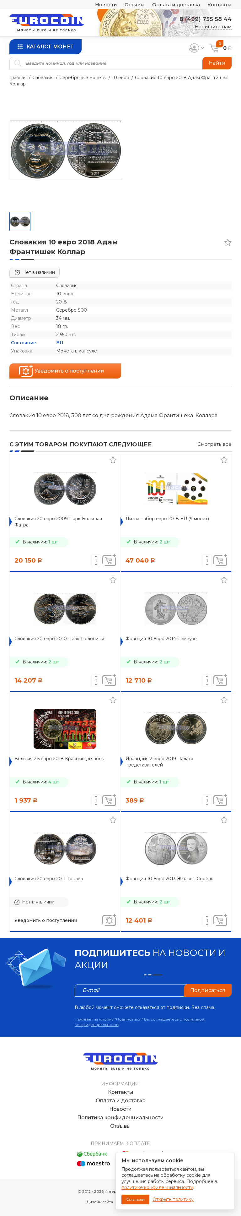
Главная (18, 77)
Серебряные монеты (82, 77)
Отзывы (135, 5)
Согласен (135, 1199)
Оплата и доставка (176, 5)
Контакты (219, 5)
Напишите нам (213, 27)
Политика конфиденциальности (120, 1118)
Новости (106, 5)
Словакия (43, 77)
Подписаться (207, 990)
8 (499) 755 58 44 (205, 19)
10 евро (120, 77)
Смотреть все (214, 444)
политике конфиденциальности (157, 1187)
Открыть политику (173, 1199)
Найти (217, 63)
